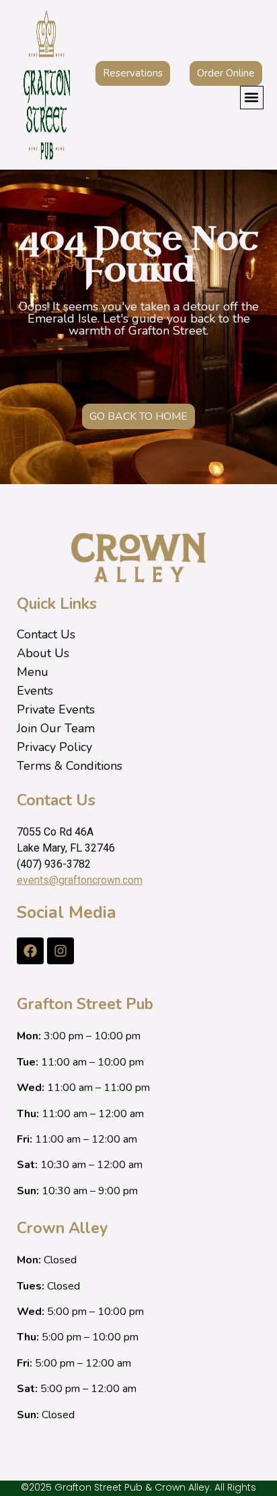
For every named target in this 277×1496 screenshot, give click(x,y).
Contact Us (46, 634)
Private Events (56, 709)
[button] (252, 97)
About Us (43, 653)
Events (35, 690)
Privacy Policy (54, 747)
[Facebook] (30, 950)
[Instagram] (60, 950)
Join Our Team (56, 728)
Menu (32, 672)
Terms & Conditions (69, 765)
